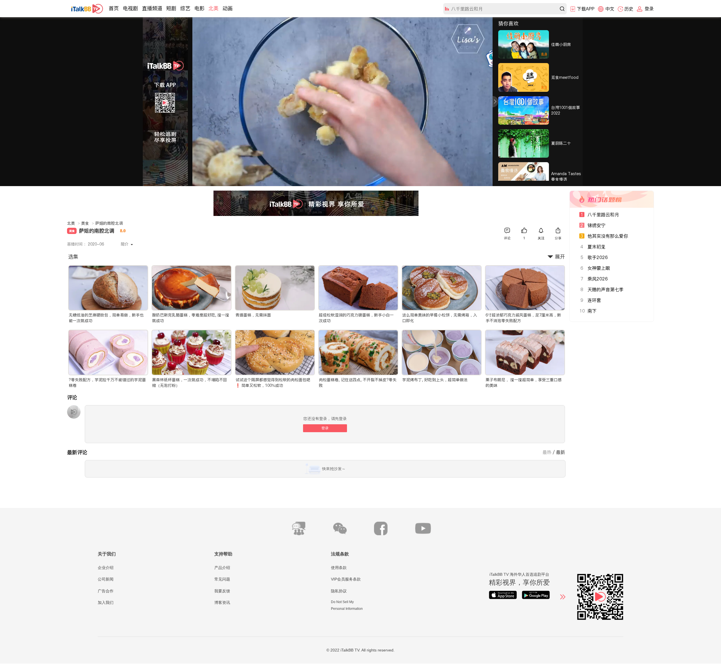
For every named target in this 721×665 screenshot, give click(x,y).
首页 (114, 8)
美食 (87, 223)
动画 (227, 8)
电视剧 (130, 8)
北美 (213, 8)
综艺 (185, 8)
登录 (325, 428)
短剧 (171, 8)
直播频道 (152, 8)
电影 (199, 8)
